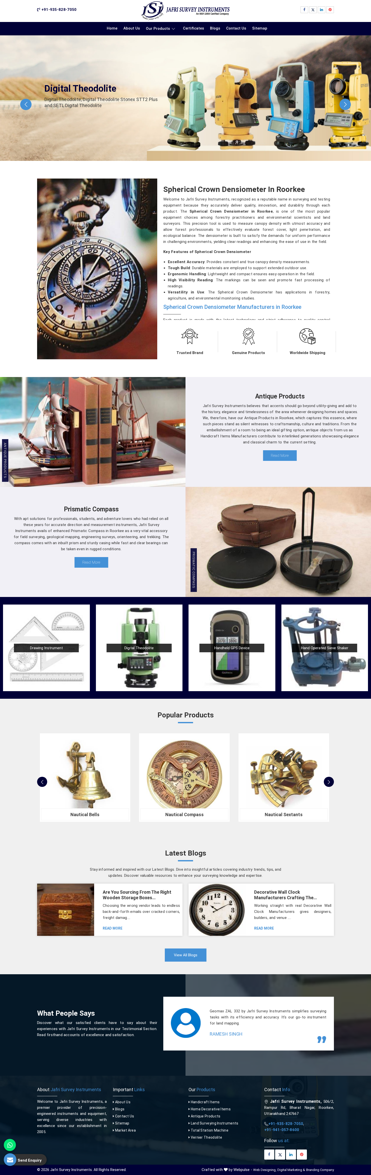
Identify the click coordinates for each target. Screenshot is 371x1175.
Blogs (215, 28)
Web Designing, (264, 1170)
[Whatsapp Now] (10, 1145)
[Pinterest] (330, 9)
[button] (26, 104)
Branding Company (320, 1170)
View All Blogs (185, 955)
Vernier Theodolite (206, 1137)
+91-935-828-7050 (58, 9)
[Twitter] (313, 9)
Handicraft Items (205, 1102)
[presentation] (42, 782)
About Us (131, 28)
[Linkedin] (321, 9)
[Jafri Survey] (185, 10)
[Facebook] (304, 9)
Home (112, 28)
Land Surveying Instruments (214, 1123)
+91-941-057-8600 (281, 1130)
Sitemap (259, 28)
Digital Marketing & (291, 1170)
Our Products (158, 28)
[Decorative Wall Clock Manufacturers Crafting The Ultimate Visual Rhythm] (217, 910)
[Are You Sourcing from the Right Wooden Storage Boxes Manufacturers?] (65, 910)
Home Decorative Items (210, 1109)
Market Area (125, 1130)
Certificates (193, 28)
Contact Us (236, 28)
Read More (280, 455)
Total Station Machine (209, 1130)
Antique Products (205, 1116)
